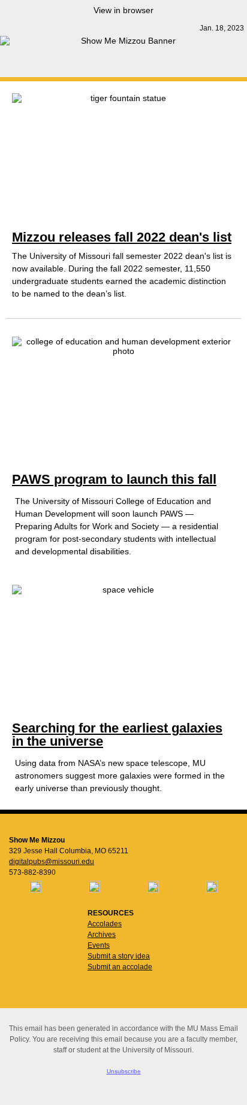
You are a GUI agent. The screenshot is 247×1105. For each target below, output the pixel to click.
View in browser (123, 10)
